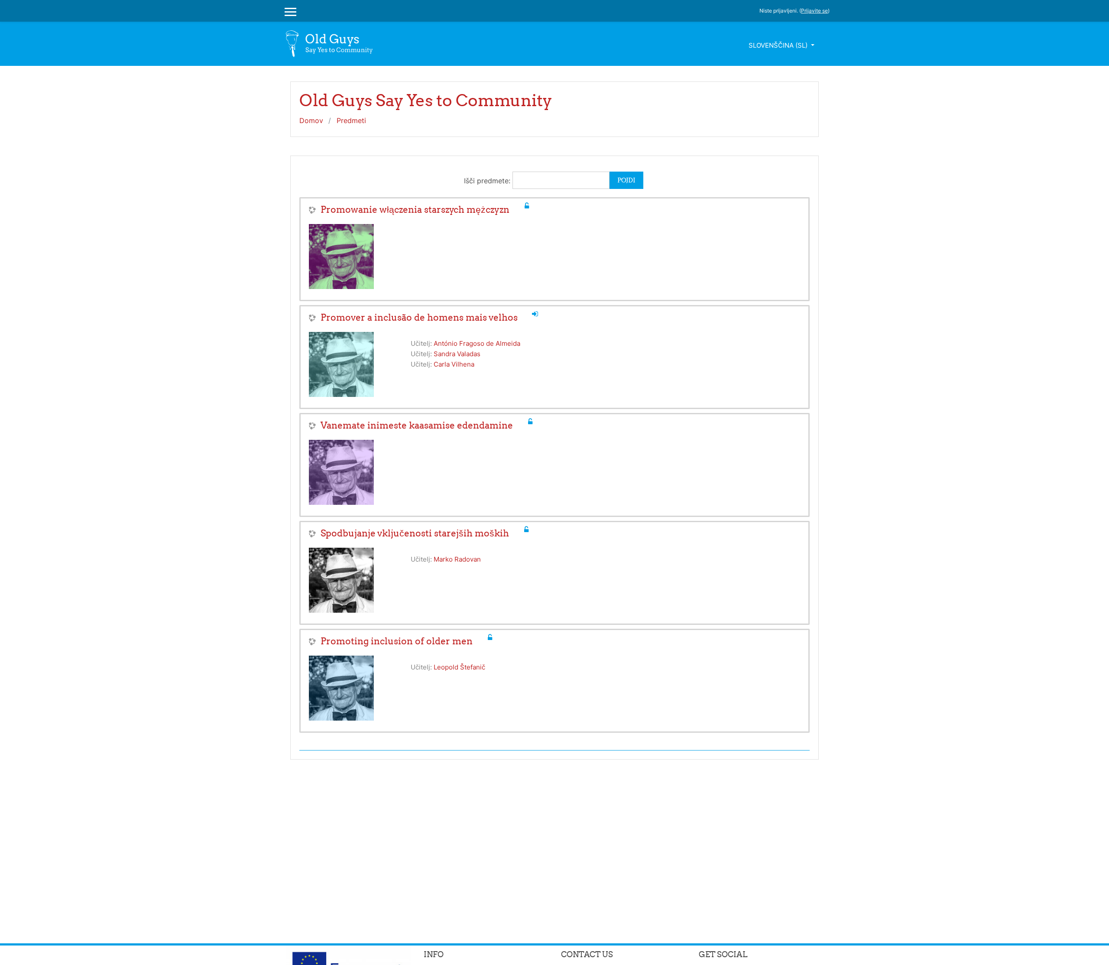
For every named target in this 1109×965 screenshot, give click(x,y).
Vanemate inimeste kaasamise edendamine (417, 425)
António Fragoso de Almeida (477, 343)
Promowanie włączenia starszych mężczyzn (415, 209)
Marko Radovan (457, 559)
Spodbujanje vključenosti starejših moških (415, 533)
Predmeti (351, 120)
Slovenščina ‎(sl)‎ (779, 45)
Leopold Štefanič (459, 667)
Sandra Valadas (457, 354)
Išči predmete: (488, 180)
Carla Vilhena (454, 364)
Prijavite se (814, 10)
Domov (311, 120)
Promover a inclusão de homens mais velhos (419, 317)
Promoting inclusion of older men (397, 641)
